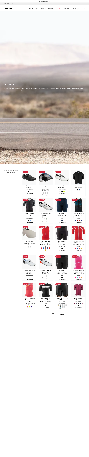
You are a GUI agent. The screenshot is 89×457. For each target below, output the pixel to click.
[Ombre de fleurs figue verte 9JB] (60, 307)
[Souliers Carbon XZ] (62, 177)
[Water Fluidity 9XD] (62, 307)
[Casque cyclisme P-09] (46, 177)
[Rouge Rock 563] (49, 248)
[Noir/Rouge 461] (45, 248)
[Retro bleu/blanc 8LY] (81, 220)
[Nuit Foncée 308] (62, 220)
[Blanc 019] (30, 191)
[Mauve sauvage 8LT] (31, 306)
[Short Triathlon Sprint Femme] (62, 205)
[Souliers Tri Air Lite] (46, 205)
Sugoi (14, 4)
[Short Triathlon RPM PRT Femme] (62, 290)
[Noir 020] (28, 191)
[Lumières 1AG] (66, 305)
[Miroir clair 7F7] (28, 246)
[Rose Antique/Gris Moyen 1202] (82, 303)
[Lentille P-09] (29, 233)
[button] (30, 8)
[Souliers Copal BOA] (29, 177)
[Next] (85, 1)
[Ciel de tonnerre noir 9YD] (64, 307)
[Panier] (84, 8)
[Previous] (4, 1)
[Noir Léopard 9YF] (58, 305)
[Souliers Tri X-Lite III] (46, 262)
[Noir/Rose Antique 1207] (78, 303)
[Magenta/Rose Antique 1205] (74, 303)
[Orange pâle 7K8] (30, 246)
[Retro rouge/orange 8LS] (79, 220)
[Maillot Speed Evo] (78, 177)
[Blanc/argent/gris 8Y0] (47, 193)
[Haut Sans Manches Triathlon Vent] (78, 205)
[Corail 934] (81, 277)
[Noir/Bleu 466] (47, 248)
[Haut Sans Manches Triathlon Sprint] (78, 233)
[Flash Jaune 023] (64, 191)
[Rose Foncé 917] (75, 277)
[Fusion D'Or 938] (45, 250)
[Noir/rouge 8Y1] (45, 193)
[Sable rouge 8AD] (77, 220)
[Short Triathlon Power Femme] (62, 233)
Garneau (6, 4)
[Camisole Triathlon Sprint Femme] (78, 262)
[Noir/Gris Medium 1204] (78, 305)
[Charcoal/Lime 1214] (76, 303)
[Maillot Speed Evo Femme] (78, 290)
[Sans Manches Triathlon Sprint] (46, 233)
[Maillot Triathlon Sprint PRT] (46, 290)
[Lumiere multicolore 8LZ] (30, 220)
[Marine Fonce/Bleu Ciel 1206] (80, 303)
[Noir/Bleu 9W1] (43, 193)
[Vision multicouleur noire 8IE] (29, 306)
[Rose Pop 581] (79, 277)
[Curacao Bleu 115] (43, 248)
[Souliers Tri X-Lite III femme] (29, 262)
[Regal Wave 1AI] (60, 305)
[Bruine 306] (46, 276)
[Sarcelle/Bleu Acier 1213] (79, 189)
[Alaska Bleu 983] (77, 277)
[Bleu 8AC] (27, 306)
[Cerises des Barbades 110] (41, 248)
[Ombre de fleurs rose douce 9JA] (64, 305)
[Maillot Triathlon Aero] (29, 205)
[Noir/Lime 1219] (77, 189)
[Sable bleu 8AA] (75, 220)
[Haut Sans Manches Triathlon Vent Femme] (29, 290)
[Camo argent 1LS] (46, 219)
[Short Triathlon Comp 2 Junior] (62, 262)
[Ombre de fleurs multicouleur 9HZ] (62, 305)
